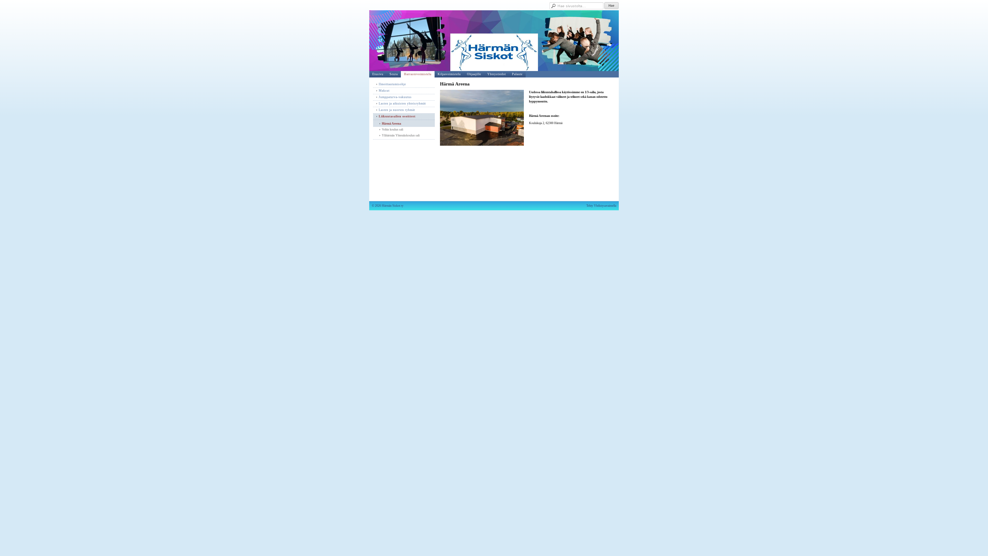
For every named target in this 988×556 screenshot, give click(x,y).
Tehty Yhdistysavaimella (601, 205)
